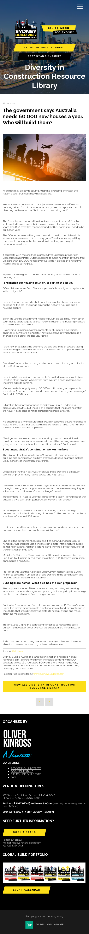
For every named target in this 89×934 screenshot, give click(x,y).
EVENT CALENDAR (26, 890)
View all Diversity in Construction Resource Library (44, 686)
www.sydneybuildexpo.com (48, 673)
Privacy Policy (55, 916)
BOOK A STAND (24, 832)
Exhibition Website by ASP (50, 924)
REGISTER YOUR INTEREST (44, 47)
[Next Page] (49, 702)
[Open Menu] (80, 6)
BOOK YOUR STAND (22, 771)
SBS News (17, 651)
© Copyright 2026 (35, 916)
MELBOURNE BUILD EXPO (26, 774)
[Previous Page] (40, 702)
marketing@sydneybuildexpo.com (22, 842)
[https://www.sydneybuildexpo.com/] (44, 38)
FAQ (13, 777)
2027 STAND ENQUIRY (44, 56)
